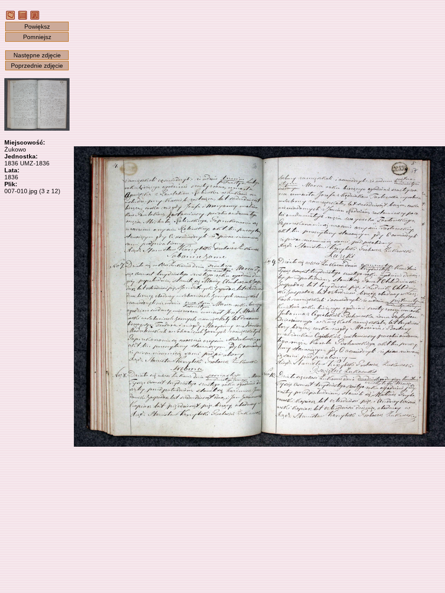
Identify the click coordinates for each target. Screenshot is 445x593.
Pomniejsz (37, 36)
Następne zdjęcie (37, 55)
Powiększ (37, 26)
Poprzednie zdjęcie (37, 65)
